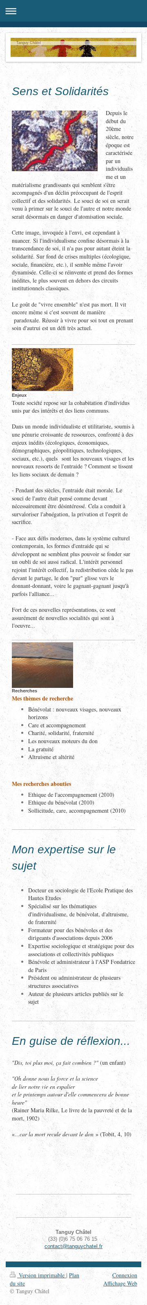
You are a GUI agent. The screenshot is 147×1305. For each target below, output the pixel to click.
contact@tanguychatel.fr (73, 1246)
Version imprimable (41, 1275)
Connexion (124, 1275)
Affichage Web (120, 1283)
